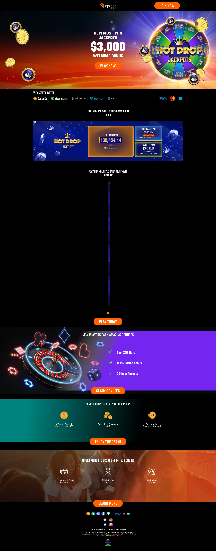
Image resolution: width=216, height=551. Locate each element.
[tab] (108, 313)
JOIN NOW (167, 6)
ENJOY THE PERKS (108, 442)
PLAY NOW (108, 66)
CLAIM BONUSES (108, 391)
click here (115, 536)
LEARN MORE (108, 503)
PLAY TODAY (108, 322)
